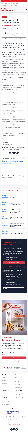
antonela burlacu (20, 147)
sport (4, 149)
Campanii (17, 379)
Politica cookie (18, 399)
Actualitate (5, 375)
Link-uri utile (18, 390)
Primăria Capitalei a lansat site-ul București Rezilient (16, 232)
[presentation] (23, 158)
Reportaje (4, 380)
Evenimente (5, 390)
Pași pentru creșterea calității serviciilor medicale (17, 203)
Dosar (16, 377)
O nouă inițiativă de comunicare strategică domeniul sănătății (15, 211)
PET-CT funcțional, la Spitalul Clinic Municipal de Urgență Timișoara (9, 4)
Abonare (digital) (14, 262)
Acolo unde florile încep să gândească (16, 196)
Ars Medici (17, 384)
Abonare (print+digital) (14, 266)
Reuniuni (4, 392)
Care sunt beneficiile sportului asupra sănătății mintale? (13, 177)
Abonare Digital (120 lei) (14, 357)
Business (4, 397)
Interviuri (4, 382)
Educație (17, 382)
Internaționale (5, 383)
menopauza (16, 149)
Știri (3, 379)
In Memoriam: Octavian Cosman (16, 218)
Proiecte (17, 375)
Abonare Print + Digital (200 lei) (14, 361)
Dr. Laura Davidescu (8, 25)
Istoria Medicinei (18, 387)
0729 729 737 (16, 424)
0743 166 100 (17, 422)
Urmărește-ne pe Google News (14, 39)
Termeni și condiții (19, 392)
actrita (10, 149)
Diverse (3, 394)
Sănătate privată (5, 401)
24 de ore (12, 147)
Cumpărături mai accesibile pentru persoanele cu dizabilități (17, 225)
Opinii (3, 377)
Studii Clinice (18, 386)
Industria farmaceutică (7, 399)
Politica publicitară (19, 397)
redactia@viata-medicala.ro (15, 425)
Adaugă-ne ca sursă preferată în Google (14, 34)
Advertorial (4, 402)
